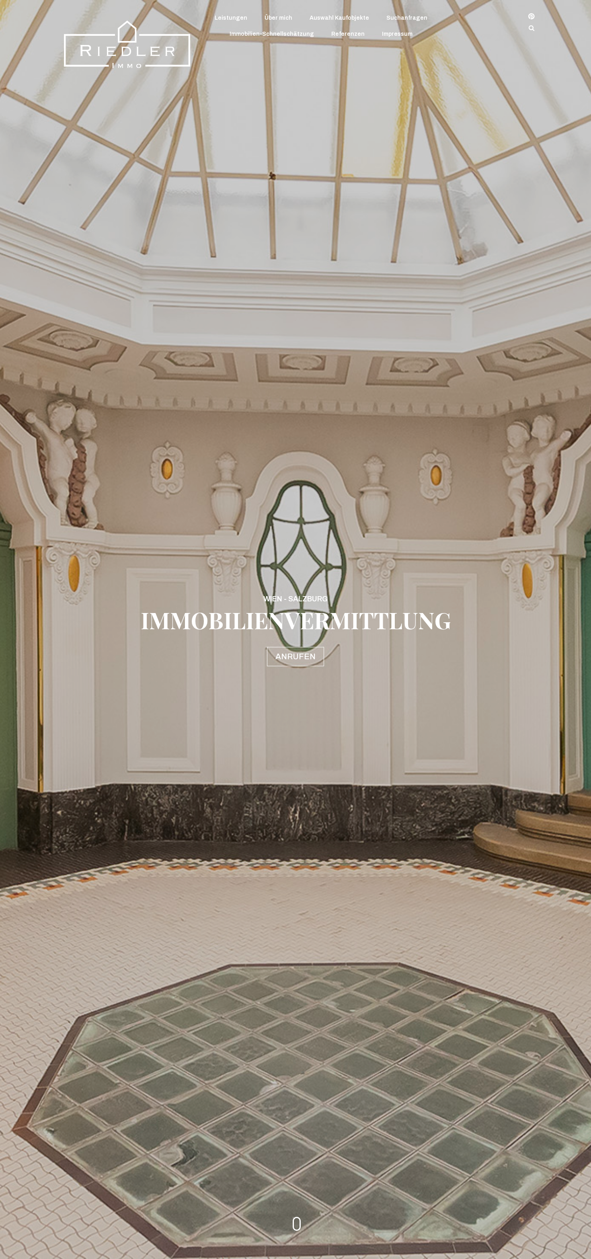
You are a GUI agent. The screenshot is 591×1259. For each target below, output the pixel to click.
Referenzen (348, 34)
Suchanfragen (406, 18)
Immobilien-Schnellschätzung (272, 34)
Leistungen (231, 18)
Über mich (278, 18)
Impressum (397, 34)
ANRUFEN (295, 656)
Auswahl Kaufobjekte (339, 18)
